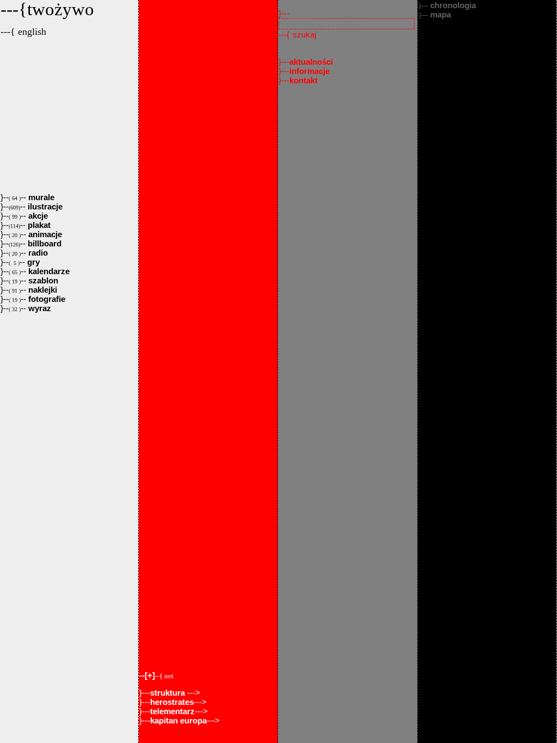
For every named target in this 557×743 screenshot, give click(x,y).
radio (37, 252)
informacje (309, 71)
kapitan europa (178, 720)
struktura (168, 692)
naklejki (41, 289)
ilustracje (44, 206)
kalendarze (48, 271)
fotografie (45, 299)
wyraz (38, 308)
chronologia (447, 5)
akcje (37, 215)
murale (40, 197)
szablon (42, 280)
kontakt (303, 80)
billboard (43, 243)
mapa (434, 14)
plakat (38, 225)
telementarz (172, 711)
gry (32, 262)
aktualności (311, 61)
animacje (44, 234)
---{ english (23, 31)
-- (156, 675)
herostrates (172, 702)
